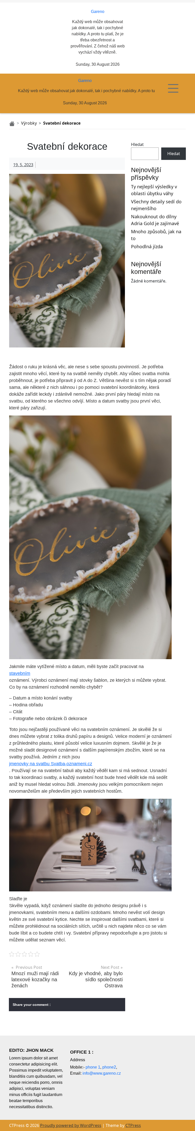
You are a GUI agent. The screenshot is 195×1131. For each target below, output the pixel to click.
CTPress (133, 1125)
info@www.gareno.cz (102, 1073)
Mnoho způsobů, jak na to (156, 234)
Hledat (137, 144)
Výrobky (29, 123)
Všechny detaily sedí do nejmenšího (156, 204)
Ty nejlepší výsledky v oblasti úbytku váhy (154, 190)
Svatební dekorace (61, 123)
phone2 (109, 1067)
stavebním (19, 673)
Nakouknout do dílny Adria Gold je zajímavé (155, 219)
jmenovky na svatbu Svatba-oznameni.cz (50, 763)
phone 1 (93, 1067)
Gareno (97, 11)
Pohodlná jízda (147, 246)
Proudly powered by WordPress (70, 1125)
